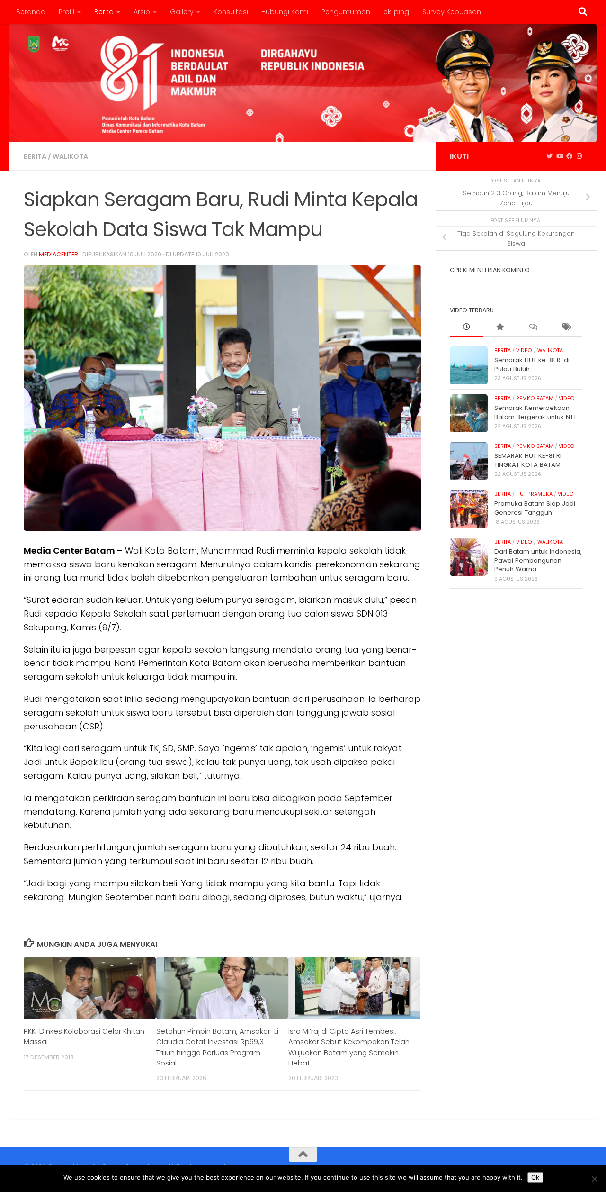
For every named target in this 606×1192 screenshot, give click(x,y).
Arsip (142, 12)
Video (524, 350)
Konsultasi (231, 12)
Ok (535, 1177)
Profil (66, 12)
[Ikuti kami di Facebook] (569, 156)
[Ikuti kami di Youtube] (559, 156)
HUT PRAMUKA (534, 494)
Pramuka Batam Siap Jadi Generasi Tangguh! (534, 508)
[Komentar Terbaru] (532, 327)
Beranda (30, 12)
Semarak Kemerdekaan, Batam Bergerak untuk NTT (535, 412)
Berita (104, 12)
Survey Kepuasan (451, 12)
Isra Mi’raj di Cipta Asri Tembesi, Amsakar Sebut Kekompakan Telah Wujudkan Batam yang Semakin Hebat (349, 1047)
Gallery (182, 12)
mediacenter (58, 254)
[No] (594, 1178)
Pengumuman (345, 12)
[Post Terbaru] (466, 327)
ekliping (396, 12)
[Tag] (565, 327)
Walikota (70, 156)
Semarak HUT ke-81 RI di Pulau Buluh (532, 364)
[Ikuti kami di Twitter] (549, 156)
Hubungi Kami (284, 12)
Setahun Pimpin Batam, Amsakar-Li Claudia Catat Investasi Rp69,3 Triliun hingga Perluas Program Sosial (217, 1047)
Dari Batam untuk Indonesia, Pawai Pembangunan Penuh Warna (538, 560)
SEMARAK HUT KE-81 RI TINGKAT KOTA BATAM (527, 460)
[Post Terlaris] (499, 327)
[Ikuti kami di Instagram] (579, 156)
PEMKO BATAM (534, 398)
